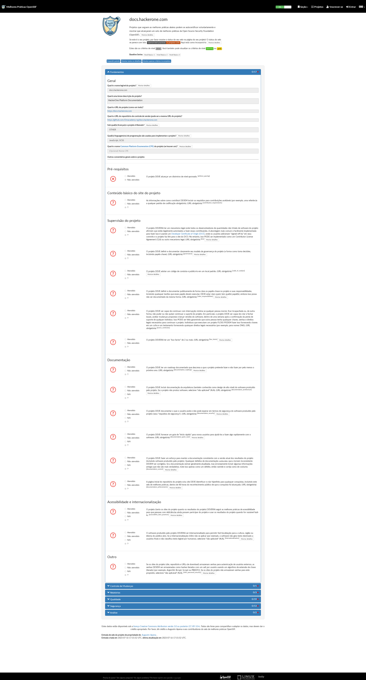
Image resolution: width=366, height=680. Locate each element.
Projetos (318, 7)
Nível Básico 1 (149, 55)
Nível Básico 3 (174, 55)
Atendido (129, 176)
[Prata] (158, 49)
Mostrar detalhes (147, 35)
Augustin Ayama (149, 635)
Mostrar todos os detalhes (131, 61)
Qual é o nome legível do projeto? (121, 86)
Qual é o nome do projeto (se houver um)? (142, 147)
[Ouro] (219, 49)
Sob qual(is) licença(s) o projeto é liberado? (125, 125)
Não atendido (129, 180)
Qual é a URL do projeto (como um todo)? (125, 107)
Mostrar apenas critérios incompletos (157, 61)
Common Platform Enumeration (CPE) (137, 147)
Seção (303, 7)
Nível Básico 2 (162, 55)
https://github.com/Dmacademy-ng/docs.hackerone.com (132, 120)
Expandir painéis (113, 61)
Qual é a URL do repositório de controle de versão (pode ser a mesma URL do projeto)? (144, 116)
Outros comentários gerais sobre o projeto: (126, 157)
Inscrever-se (336, 7)
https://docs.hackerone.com (120, 111)
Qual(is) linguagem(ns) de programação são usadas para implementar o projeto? (141, 136)
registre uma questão (165, 678)
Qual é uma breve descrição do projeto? (124, 96)
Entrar (352, 7)
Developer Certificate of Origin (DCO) (188, 234)
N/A (129, 394)
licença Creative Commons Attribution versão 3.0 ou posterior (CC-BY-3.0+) (166, 626)
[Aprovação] (209, 49)
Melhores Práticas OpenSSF (21, 7)
